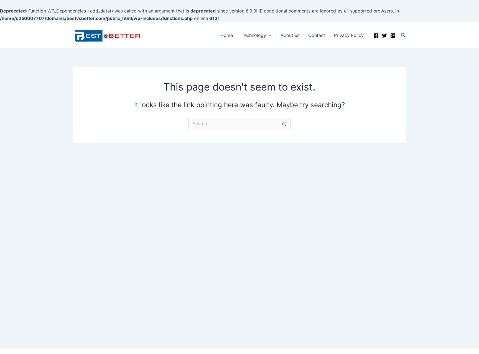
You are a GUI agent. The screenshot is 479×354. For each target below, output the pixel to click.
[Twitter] (384, 35)
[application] (269, 35)
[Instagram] (392, 35)
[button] (403, 35)
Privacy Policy (349, 35)
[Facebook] (376, 35)
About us (290, 35)
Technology (254, 35)
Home (226, 35)
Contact (316, 35)
